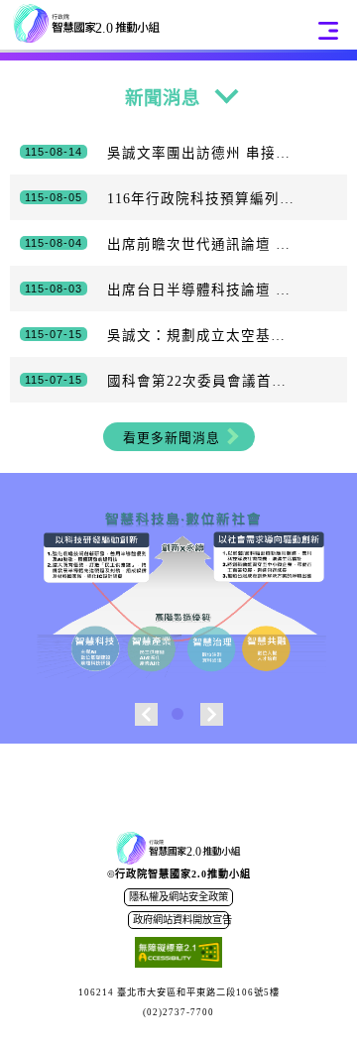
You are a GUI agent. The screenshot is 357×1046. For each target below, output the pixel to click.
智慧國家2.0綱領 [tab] (179, 715)
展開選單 (328, 31)
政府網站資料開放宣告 (181, 919)
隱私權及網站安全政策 (178, 896)
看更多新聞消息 (171, 438)
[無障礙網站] (178, 955)
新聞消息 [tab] (162, 98)
